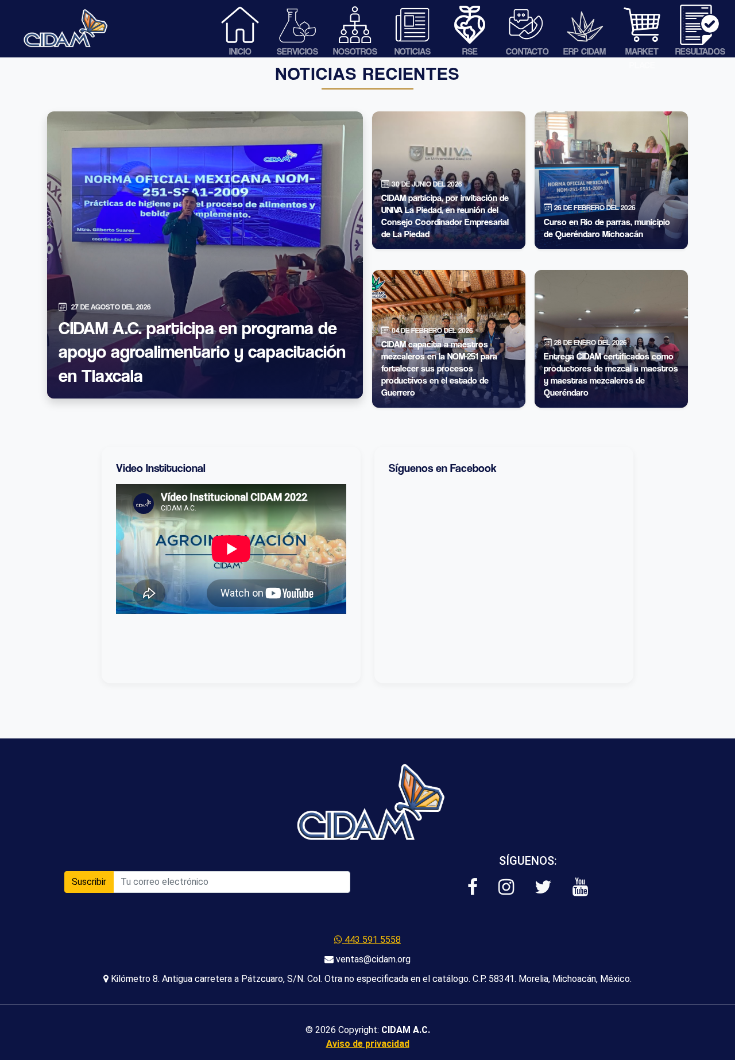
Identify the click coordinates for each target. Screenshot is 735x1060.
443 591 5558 (371, 939)
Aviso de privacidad (367, 1043)
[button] (473, 888)
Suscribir (89, 881)
